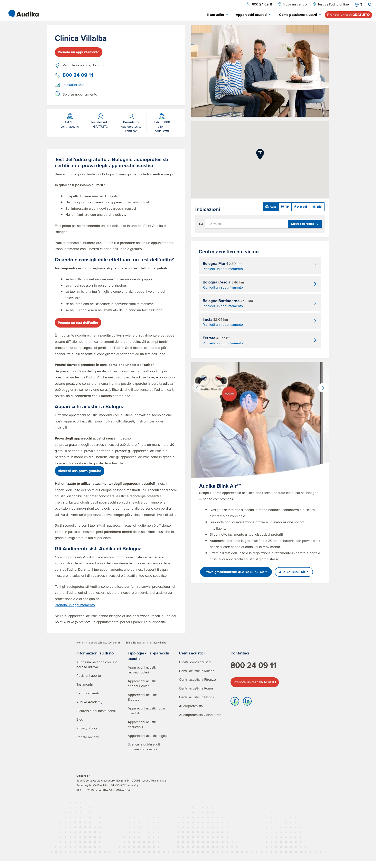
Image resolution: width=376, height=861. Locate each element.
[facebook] (234, 702)
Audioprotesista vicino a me (200, 714)
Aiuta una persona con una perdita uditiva (97, 664)
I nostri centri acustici (195, 662)
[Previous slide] (197, 387)
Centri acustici (192, 653)
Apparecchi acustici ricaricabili (142, 724)
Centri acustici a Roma (196, 688)
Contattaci (239, 653)
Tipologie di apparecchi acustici (148, 655)
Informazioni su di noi (95, 653)
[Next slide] (323, 387)
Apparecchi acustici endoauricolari (142, 683)
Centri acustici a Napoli (196, 697)
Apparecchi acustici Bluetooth (142, 697)
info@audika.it (73, 84)
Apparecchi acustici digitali (148, 735)
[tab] (217, 15)
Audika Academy (89, 701)
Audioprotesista (191, 705)
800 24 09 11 (78, 75)
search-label (370, 5)
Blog (79, 719)
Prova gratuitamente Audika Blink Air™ (236, 571)
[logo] (23, 14)
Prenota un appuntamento (78, 52)
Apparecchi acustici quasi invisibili (147, 711)
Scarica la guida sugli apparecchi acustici (144, 747)
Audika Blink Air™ (294, 571)
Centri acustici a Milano (196, 670)
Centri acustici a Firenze (197, 679)
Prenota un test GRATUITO (348, 14)
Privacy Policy (87, 728)
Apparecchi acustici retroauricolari (142, 670)
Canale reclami (87, 737)
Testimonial (84, 684)
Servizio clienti (87, 693)
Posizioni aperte (88, 675)
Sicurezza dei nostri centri (96, 710)
